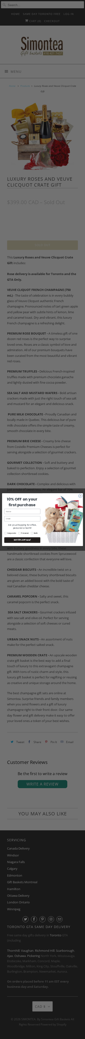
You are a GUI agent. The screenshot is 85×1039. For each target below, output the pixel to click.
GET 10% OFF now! (22, 540)
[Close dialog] (80, 495)
